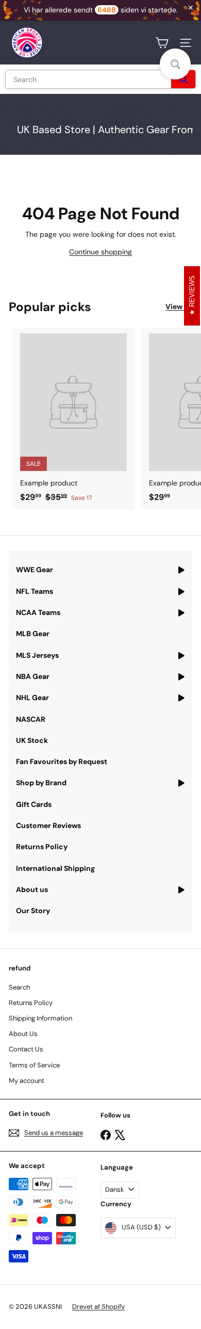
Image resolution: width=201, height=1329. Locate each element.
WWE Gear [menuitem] (34, 569)
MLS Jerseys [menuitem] (37, 655)
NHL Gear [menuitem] (32, 697)
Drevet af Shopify (98, 1306)
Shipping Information (40, 1018)
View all (178, 306)
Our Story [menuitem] (33, 910)
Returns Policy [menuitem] (42, 846)
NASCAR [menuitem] (30, 719)
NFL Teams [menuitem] (34, 591)
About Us (23, 1033)
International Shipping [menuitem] (55, 868)
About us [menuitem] (32, 889)
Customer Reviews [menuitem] (48, 825)
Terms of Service (34, 1065)
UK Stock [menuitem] (32, 740)
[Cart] (162, 43)
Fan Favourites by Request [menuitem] (61, 761)
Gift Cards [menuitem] (34, 804)
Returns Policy (31, 1002)
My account (26, 1080)
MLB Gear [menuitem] (32, 633)
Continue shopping (100, 251)
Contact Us (26, 1049)
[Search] (183, 79)
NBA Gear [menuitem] (32, 676)
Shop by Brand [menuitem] (41, 782)
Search (19, 987)
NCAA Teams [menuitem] (38, 612)
